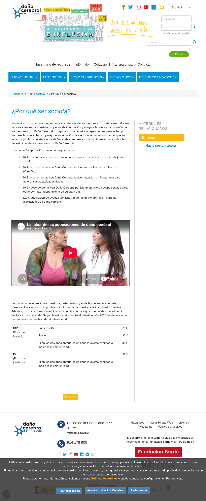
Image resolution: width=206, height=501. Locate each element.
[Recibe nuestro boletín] (161, 8)
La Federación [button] (53, 77)
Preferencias (139, 490)
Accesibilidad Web (161, 422)
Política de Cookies (170, 426)
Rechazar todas (69, 490)
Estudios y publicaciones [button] (156, 77)
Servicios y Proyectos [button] (86, 77)
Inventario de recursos (53, 64)
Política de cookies (104, 478)
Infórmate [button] (82, 64)
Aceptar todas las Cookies (105, 490)
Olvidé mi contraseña (176, 33)
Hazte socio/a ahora (161, 145)
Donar (179, 54)
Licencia (184, 422)
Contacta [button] (144, 64)
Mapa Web (137, 422)
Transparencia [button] (122, 64)
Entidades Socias (122, 77)
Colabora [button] (100, 64)
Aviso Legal (145, 426)
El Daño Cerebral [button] (22, 77)
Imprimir (70, 397)
